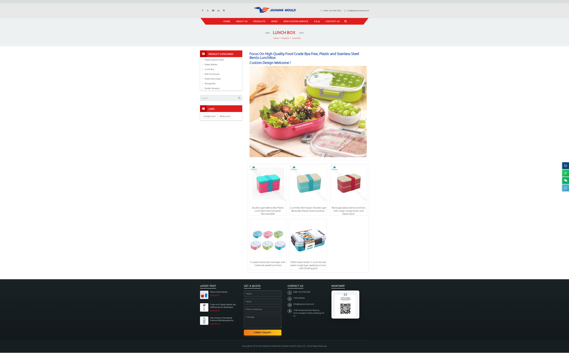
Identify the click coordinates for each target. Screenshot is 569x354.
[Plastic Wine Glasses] (204, 295)
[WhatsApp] (565, 173)
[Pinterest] (223, 10)
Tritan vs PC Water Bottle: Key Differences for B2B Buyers (223, 305)
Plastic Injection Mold (214, 59)
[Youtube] (213, 10)
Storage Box (210, 83)
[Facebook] (202, 10)
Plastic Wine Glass (213, 78)
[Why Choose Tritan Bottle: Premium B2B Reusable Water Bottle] (204, 320)
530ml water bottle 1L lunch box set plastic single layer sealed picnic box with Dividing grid (308, 265)
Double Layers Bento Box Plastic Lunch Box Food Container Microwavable (268, 210)
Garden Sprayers (212, 88)
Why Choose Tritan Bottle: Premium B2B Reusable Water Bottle (223, 319)
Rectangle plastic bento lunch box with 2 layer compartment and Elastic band (348, 210)
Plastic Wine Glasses (218, 292)
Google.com (209, 116)
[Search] (345, 21)
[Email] (565, 165)
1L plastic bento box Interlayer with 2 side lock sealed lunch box (267, 263)
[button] (565, 187)
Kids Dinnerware (212, 73)
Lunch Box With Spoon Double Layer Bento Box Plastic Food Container (308, 209)
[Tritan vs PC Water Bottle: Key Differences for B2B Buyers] (204, 307)
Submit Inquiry (262, 332)
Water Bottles (211, 64)
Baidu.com (225, 116)
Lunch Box (284, 32)
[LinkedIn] (218, 10)
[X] (207, 10)
